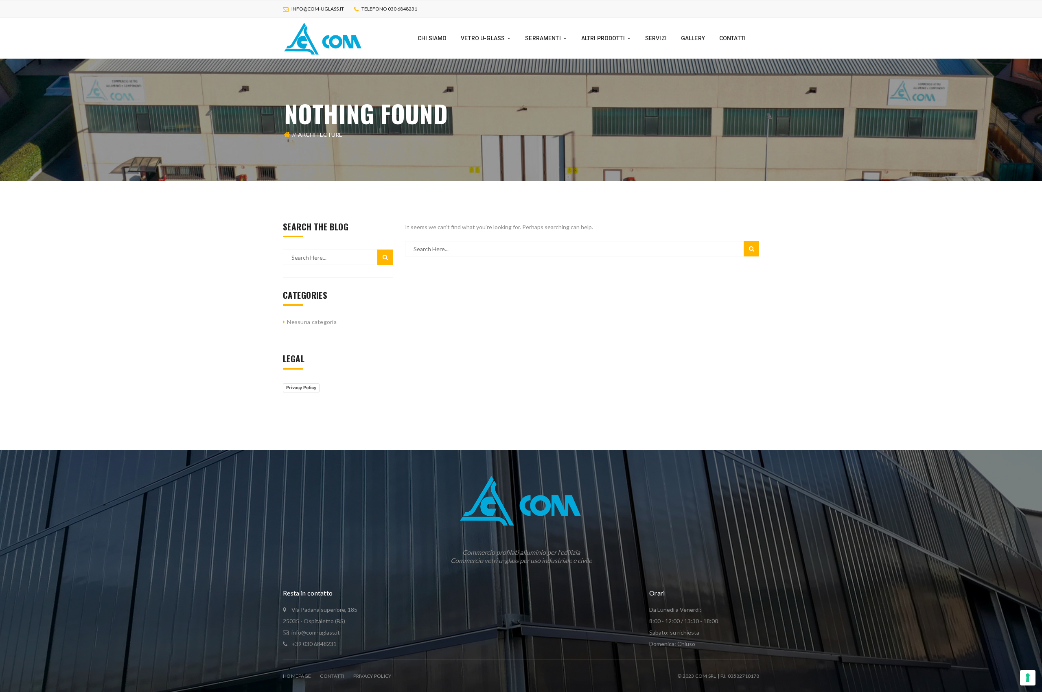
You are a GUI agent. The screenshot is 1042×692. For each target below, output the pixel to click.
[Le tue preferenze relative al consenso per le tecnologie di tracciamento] (1027, 677)
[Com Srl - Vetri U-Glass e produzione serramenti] (323, 37)
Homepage (297, 676)
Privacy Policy (301, 387)
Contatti (332, 676)
